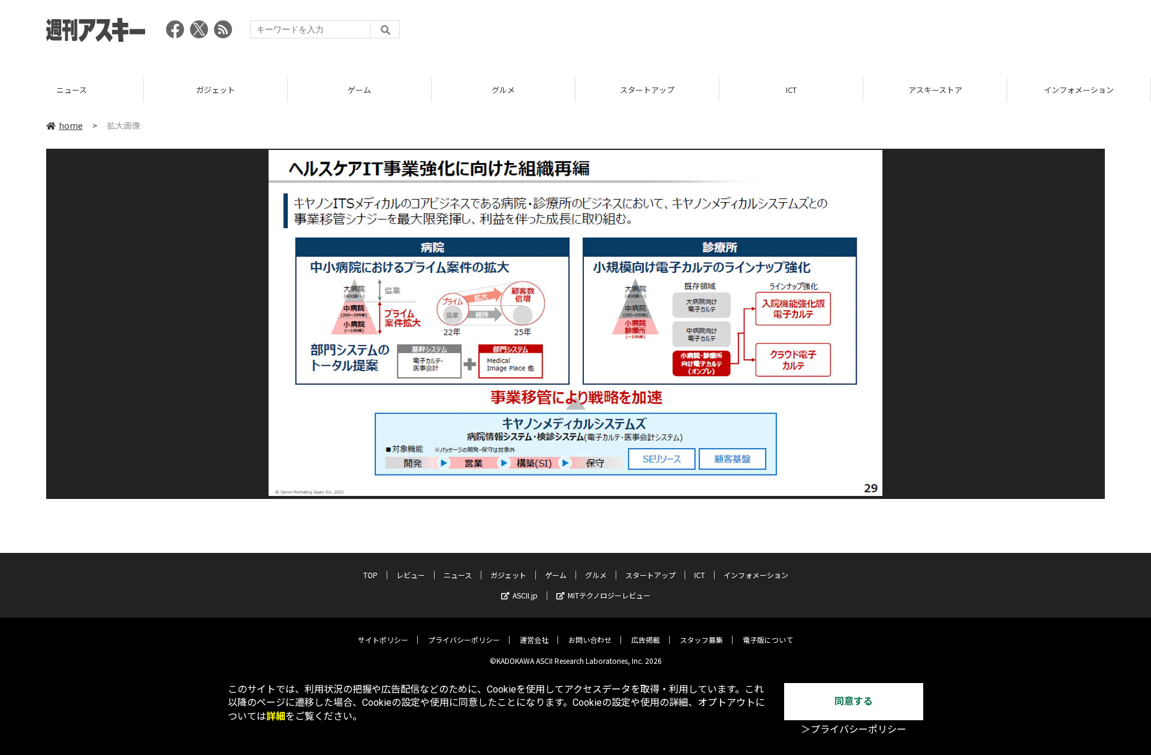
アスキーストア (935, 89)
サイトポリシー (383, 639)
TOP (370, 575)
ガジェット (215, 89)
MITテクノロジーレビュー (609, 595)
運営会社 (534, 639)
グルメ (503, 89)
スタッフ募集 (701, 639)
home (71, 125)
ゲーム (359, 89)
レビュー (410, 575)
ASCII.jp (525, 595)
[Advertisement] (886, 33)
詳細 (275, 716)
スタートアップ (647, 89)
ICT (791, 89)
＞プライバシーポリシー (853, 729)
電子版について (768, 639)
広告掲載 (645, 639)
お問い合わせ (589, 639)
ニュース (71, 89)
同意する (853, 701)
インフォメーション (1079, 89)
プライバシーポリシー (464, 639)
